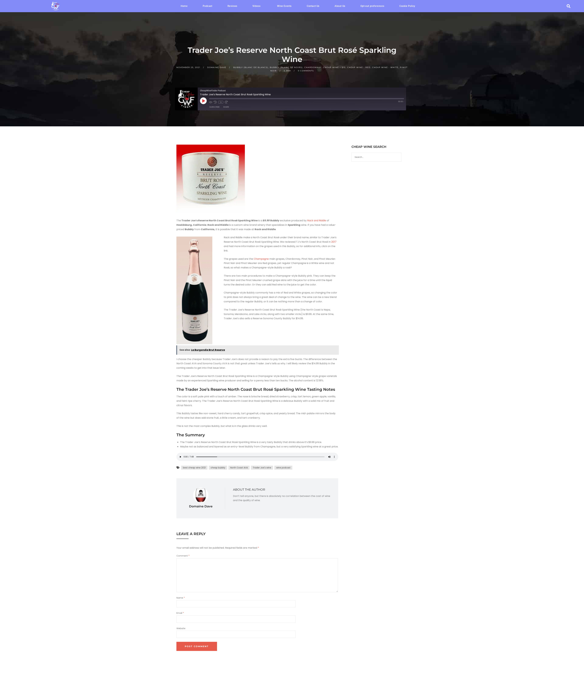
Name (180, 597)
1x (221, 102)
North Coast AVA (239, 467)
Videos (256, 6)
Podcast (207, 6)
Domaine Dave (216, 67)
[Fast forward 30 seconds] (226, 102)
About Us (340, 6)
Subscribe (214, 107)
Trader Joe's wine (262, 467)
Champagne (261, 259)
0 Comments (306, 71)
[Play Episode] (203, 100)
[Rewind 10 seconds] (215, 102)
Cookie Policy (407, 6)
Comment (182, 555)
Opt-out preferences (372, 6)
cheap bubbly (218, 467)
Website (180, 628)
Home (184, 6)
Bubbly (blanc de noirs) (286, 67)
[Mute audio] (210, 102)
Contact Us (313, 6)
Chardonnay (313, 67)
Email (180, 613)
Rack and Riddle (316, 220)
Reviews (232, 6)
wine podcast (283, 467)
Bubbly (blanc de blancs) (250, 67)
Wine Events (284, 6)
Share (226, 107)
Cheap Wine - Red (358, 67)
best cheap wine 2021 (194, 467)
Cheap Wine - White (385, 67)
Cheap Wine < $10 (334, 67)
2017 (333, 242)
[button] (257, 6)
